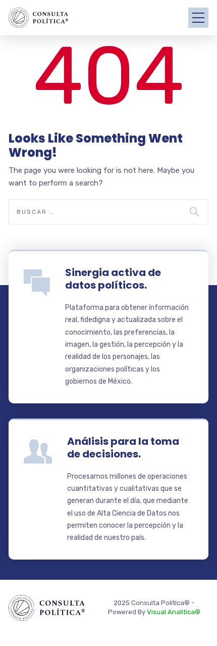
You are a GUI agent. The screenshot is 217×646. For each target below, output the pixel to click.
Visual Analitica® (173, 612)
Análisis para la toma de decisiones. (123, 447)
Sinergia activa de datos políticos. (113, 278)
